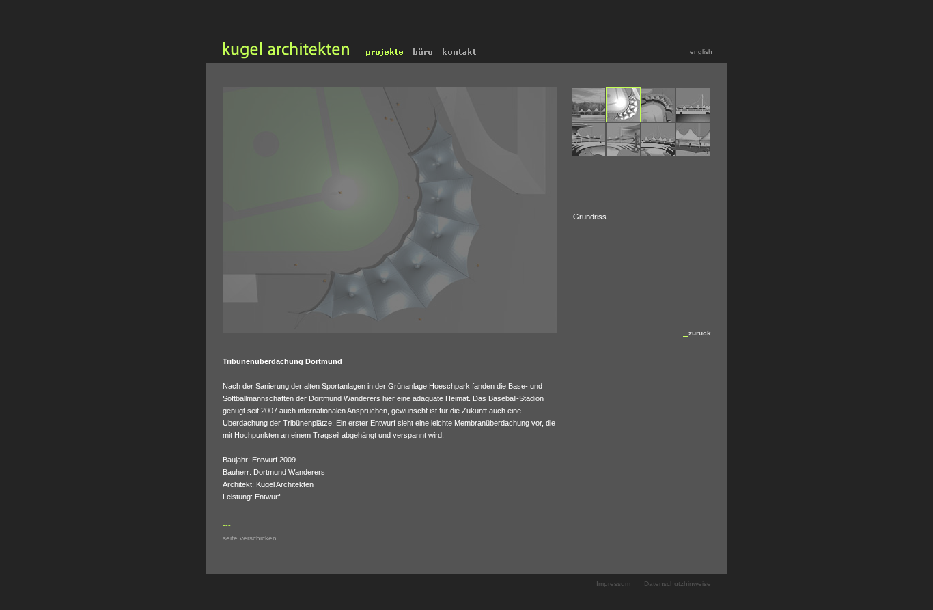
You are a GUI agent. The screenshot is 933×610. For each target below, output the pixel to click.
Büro (423, 52)
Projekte (385, 52)
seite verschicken (250, 538)
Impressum (613, 583)
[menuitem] (588, 104)
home (284, 52)
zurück (699, 333)
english (701, 51)
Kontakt (461, 52)
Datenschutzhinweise (677, 583)
